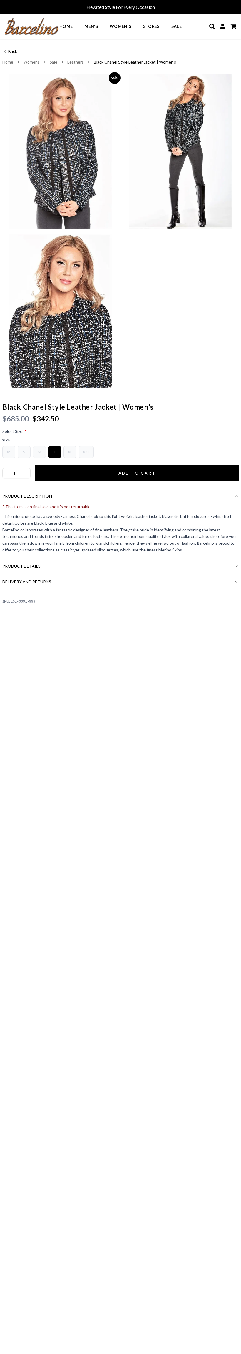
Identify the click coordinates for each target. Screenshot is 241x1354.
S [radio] (24, 451)
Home (7, 61)
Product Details (21, 565)
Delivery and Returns (26, 581)
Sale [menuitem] (176, 26)
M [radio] (39, 451)
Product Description (27, 495)
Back (12, 51)
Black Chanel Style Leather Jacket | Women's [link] (135, 61)
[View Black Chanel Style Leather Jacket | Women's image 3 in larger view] (60, 311)
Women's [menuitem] (120, 26)
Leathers (75, 61)
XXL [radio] (86, 451)
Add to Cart (137, 473)
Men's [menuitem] (91, 26)
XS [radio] (8, 451)
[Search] (212, 26)
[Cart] (233, 26)
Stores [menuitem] (151, 26)
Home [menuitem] (66, 26)
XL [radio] (70, 451)
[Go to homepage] (32, 26)
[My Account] (223, 26)
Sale (53, 61)
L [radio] (55, 451)
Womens (31, 61)
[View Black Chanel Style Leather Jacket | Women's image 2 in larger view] (181, 151)
